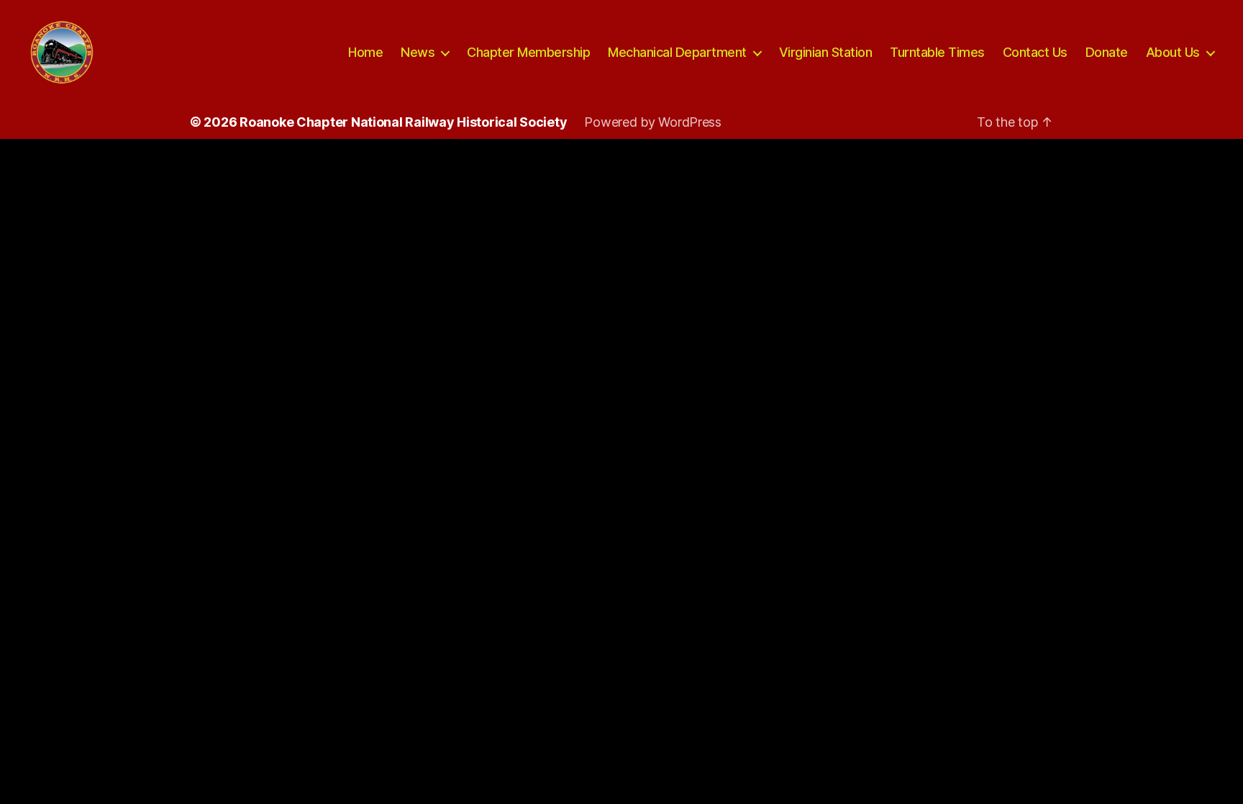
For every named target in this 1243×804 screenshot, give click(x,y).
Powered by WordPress (652, 122)
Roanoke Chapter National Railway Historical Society (403, 122)
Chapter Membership (528, 52)
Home (365, 52)
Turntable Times (937, 52)
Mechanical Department (677, 52)
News (417, 52)
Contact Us (1035, 52)
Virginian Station (826, 52)
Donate (1106, 52)
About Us (1173, 52)
